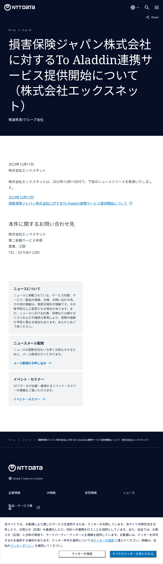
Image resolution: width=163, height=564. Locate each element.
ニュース (26, 30)
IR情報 (51, 493)
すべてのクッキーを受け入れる (133, 553)
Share (152, 17)
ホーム (11, 30)
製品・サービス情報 (20, 507)
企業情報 (14, 493)
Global (28, 478)
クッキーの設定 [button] (103, 540)
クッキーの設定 (82, 553)
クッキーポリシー (22, 545)
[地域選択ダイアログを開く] (134, 7)
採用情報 (91, 493)
